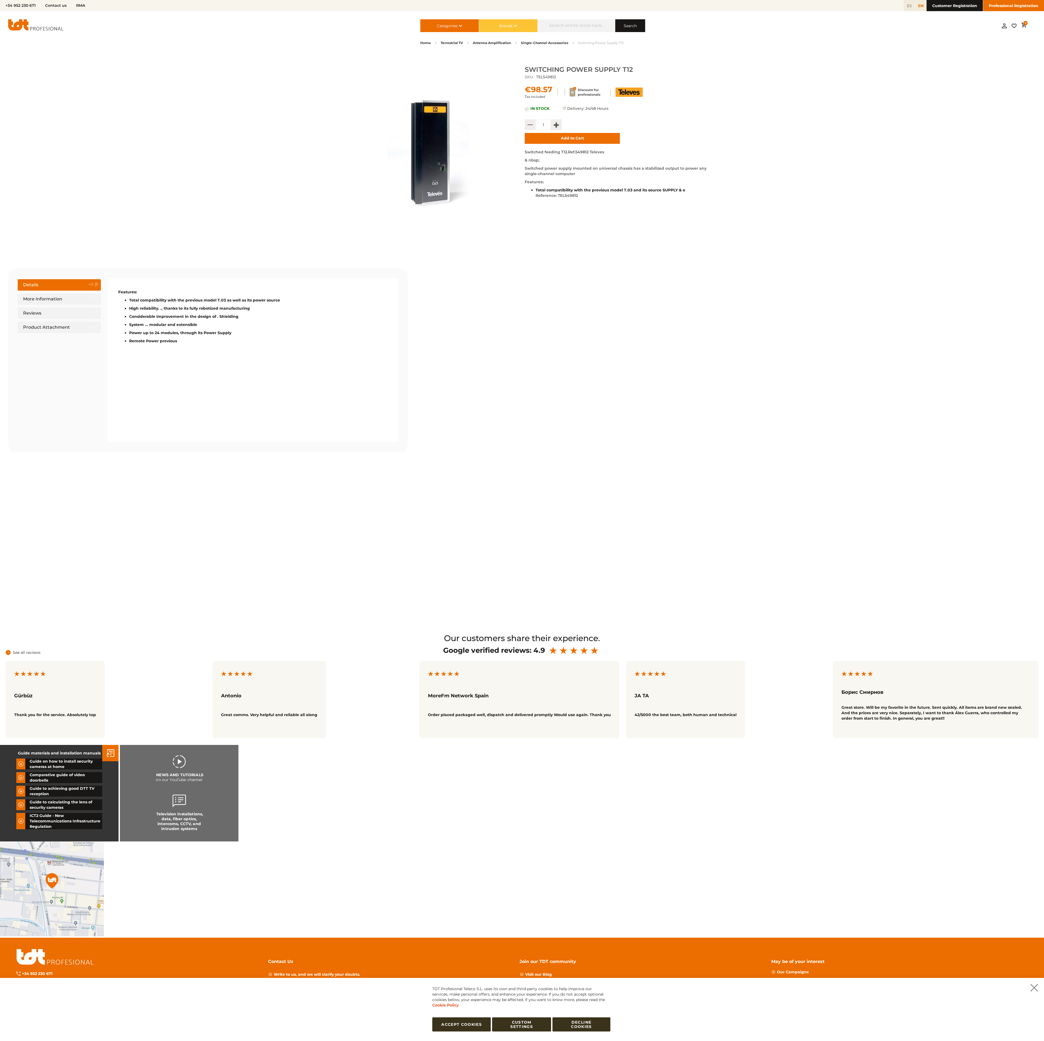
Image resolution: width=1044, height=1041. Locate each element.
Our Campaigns (793, 971)
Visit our (538, 974)
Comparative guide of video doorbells (57, 777)
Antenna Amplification (492, 43)
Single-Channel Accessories (544, 43)
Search (630, 25)
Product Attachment (46, 327)
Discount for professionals (589, 92)
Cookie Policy (445, 1005)
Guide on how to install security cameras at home (61, 764)
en (921, 5)
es (909, 5)
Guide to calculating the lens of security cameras (61, 805)
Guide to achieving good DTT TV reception (62, 791)
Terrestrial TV (452, 43)
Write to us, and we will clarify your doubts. (317, 974)
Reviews (32, 313)
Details (30, 284)
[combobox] (576, 25)
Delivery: (575, 108)
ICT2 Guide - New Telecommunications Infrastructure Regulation (65, 821)
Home (425, 43)
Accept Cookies (461, 1024)
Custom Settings (521, 1024)
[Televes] (629, 95)
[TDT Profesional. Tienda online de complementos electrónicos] (36, 25)
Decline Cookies (581, 1024)
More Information (42, 299)
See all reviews (27, 652)
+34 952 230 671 (37, 973)
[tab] (59, 285)
